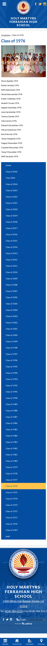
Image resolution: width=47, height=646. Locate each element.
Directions (41, 644)
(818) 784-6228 (14, 611)
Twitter (40, 4)
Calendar (5, 644)
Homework (29, 644)
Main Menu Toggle (4, 4)
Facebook (35, 4)
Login (21, 619)
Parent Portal (17, 644)
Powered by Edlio (23, 623)
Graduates (5, 35)
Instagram (44, 4)
